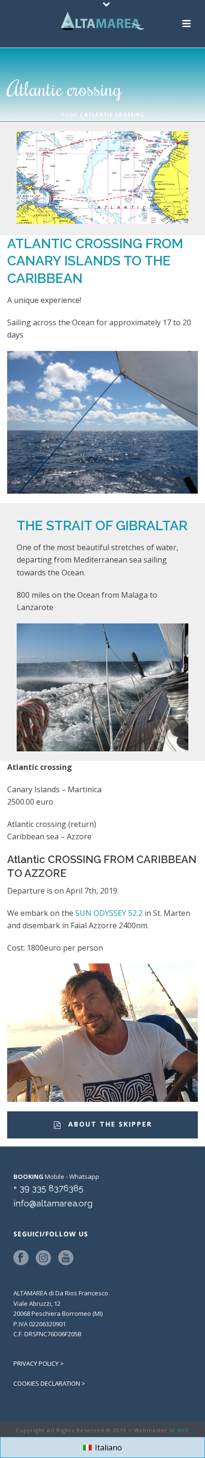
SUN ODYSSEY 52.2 (109, 913)
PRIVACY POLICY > (38, 1363)
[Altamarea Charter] (102, 21)
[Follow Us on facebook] (21, 1258)
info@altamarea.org (52, 1203)
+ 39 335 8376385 (48, 1188)
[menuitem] (102, 1447)
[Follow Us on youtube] (65, 1258)
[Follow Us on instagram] (43, 1258)
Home (69, 114)
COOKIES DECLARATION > (49, 1383)
